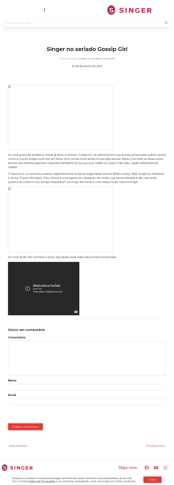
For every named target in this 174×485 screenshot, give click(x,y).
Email (12, 395)
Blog (61, 58)
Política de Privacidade (41, 481)
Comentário (16, 337)
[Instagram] (165, 467)
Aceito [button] (152, 479)
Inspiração (71, 58)
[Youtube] (156, 467)
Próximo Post (155, 446)
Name (12, 380)
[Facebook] (146, 467)
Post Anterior (19, 446)
